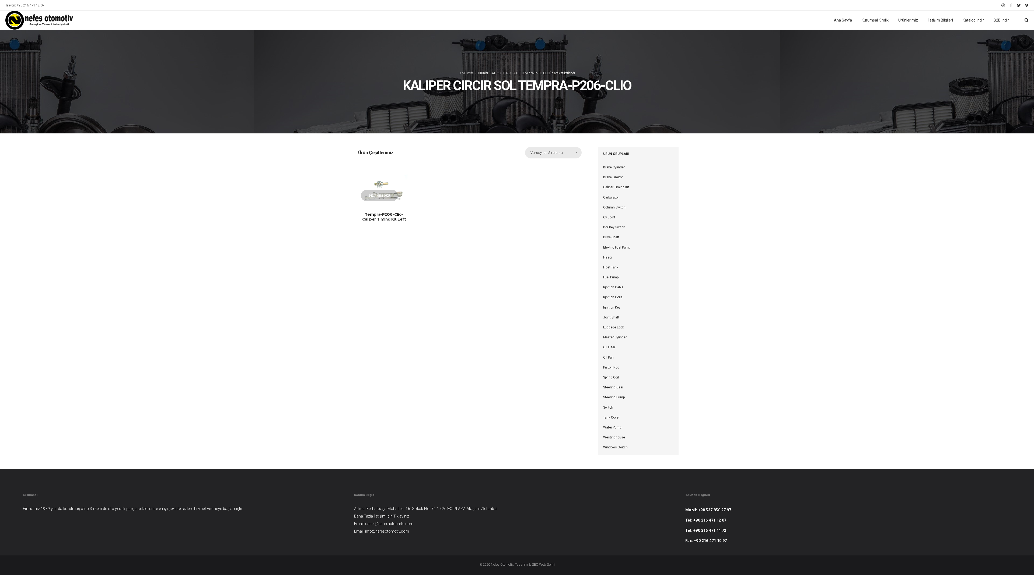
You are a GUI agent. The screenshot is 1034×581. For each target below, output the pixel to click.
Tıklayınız (401, 516)
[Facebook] (1011, 5)
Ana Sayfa (466, 73)
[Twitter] (1019, 5)
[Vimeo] (1026, 5)
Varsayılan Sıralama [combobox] (546, 153)
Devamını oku (379, 195)
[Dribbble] (1003, 5)
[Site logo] (35, 20)
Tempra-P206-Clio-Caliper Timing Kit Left (384, 217)
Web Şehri (547, 564)
